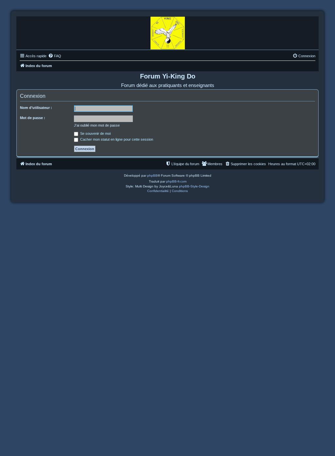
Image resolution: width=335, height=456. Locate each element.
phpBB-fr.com (176, 181)
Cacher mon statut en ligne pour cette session (116, 139)
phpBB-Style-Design (194, 186)
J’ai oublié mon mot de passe (97, 125)
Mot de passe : (32, 118)
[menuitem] (54, 56)
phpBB (152, 175)
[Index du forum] (167, 31)
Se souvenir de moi (95, 133)
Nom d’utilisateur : (36, 108)
